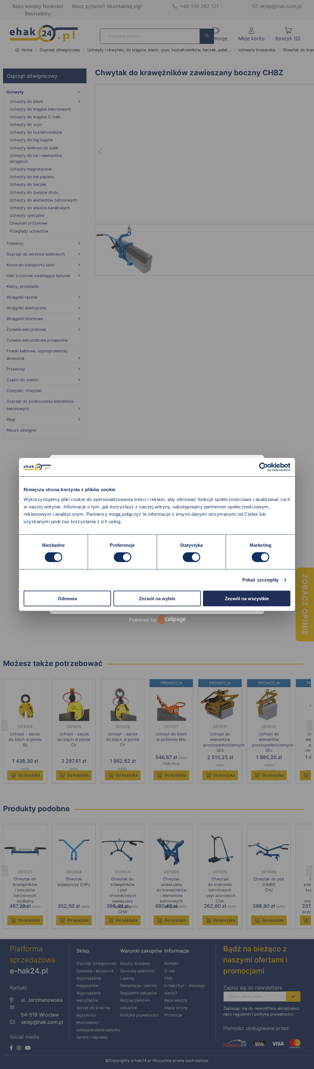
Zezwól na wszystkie (247, 598)
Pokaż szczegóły (260, 579)
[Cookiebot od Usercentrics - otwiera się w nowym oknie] (263, 467)
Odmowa (67, 598)
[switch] (122, 557)
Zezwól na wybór (157, 598)
